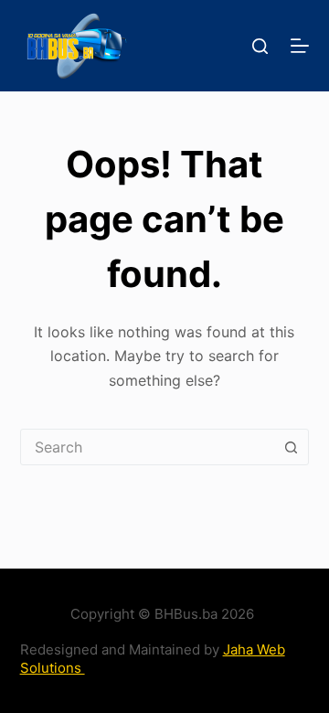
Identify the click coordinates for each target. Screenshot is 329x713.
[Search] (260, 46)
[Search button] (290, 447)
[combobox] (147, 447)
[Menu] (300, 46)
